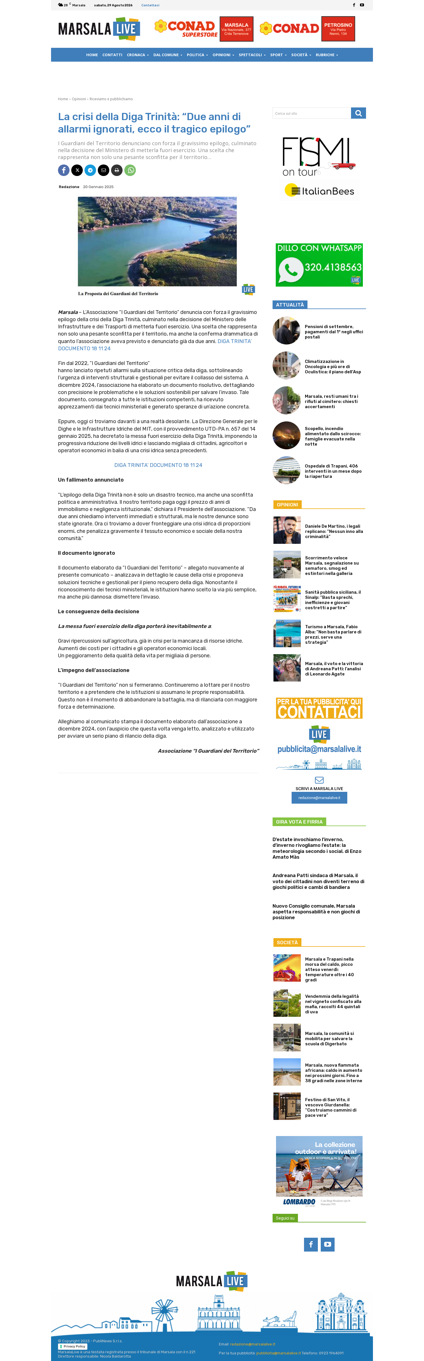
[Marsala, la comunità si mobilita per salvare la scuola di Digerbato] (287, 1037)
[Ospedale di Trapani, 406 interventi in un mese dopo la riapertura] (287, 470)
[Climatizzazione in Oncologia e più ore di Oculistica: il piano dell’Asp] (287, 365)
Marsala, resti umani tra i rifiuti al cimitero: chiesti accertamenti (331, 401)
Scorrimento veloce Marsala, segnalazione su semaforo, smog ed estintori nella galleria (332, 565)
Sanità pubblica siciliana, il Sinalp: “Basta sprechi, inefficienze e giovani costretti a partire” (333, 600)
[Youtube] (362, 5)
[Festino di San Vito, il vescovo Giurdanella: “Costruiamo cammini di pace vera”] (287, 1106)
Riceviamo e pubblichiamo (111, 98)
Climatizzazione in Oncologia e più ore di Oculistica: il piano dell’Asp (333, 366)
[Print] (117, 170)
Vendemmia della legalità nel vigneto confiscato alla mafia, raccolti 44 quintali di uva (333, 1004)
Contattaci (150, 5)
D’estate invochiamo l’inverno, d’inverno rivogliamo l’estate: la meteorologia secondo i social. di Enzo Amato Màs (317, 848)
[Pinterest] (219, 1311)
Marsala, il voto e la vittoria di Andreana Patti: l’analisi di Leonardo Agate (334, 669)
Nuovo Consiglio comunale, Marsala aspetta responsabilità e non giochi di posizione (316, 912)
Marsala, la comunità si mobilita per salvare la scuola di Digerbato (329, 1038)
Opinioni (79, 98)
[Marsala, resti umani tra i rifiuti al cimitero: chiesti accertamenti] (287, 400)
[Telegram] (90, 170)
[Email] (103, 170)
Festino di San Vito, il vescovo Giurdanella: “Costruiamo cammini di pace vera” (331, 1107)
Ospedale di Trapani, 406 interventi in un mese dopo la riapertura (333, 471)
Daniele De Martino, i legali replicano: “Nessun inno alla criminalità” (334, 531)
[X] (77, 170)
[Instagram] (189, 1311)
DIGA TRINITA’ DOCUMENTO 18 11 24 (158, 465)
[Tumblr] (235, 1311)
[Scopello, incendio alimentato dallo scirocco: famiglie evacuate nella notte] (287, 435)
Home (63, 98)
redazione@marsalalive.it (252, 1344)
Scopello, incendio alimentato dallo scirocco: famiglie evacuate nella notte (333, 436)
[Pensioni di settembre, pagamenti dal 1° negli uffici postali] (287, 330)
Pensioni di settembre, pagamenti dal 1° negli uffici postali (334, 332)
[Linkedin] (204, 1311)
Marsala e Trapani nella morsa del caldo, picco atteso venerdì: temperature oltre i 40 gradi (329, 970)
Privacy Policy (74, 1346)
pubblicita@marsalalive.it (278, 1353)
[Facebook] (354, 5)
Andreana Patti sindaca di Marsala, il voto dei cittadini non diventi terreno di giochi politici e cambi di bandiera (318, 881)
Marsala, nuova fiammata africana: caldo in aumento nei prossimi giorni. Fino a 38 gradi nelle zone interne (333, 1073)
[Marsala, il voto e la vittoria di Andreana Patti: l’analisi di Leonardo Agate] (287, 668)
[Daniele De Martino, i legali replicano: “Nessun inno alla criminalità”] (287, 530)
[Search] (358, 113)
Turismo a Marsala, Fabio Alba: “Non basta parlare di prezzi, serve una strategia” (333, 634)
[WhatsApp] (130, 170)
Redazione (69, 187)
